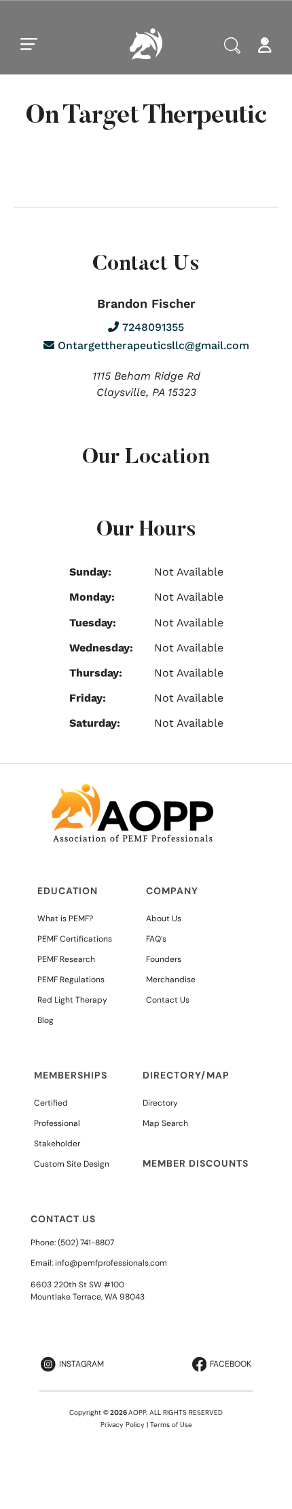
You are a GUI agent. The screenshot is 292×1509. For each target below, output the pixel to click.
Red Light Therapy (72, 999)
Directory (160, 1103)
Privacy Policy (123, 1424)
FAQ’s (156, 938)
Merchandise (171, 979)
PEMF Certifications (74, 938)
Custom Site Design (71, 1164)
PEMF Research (66, 959)
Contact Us (167, 999)
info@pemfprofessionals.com (111, 1263)
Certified (51, 1103)
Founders (163, 959)
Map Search (165, 1123)
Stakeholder (57, 1143)
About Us (163, 918)
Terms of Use (171, 1424)
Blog (45, 1020)
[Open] (29, 44)
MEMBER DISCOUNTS (196, 1163)
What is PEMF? (65, 918)
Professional (57, 1123)
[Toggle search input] (232, 45)
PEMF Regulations (71, 979)
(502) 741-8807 (86, 1242)
